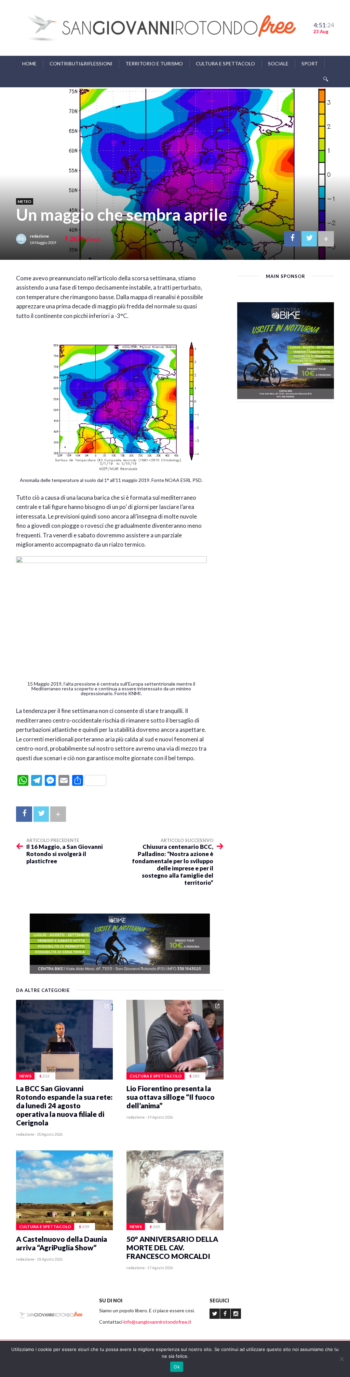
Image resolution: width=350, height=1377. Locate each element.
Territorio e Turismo (154, 63)
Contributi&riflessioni (81, 63)
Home (29, 63)
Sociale (278, 63)
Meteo (24, 201)
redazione (39, 236)
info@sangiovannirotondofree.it (157, 1322)
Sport (309, 63)
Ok (177, 1366)
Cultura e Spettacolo (225, 63)
